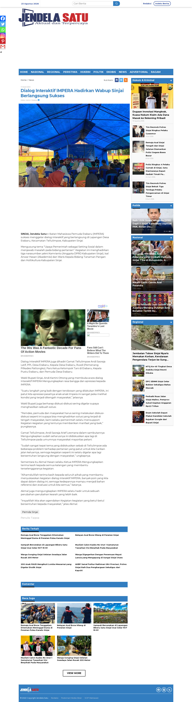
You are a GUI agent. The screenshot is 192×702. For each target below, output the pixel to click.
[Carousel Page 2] (166, 231)
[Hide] (1, 52)
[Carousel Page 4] (169, 231)
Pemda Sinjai (30, 512)
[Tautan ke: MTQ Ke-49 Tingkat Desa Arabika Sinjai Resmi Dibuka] (138, 370)
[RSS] (126, 80)
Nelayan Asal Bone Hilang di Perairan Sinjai (97, 535)
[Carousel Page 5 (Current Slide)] (171, 231)
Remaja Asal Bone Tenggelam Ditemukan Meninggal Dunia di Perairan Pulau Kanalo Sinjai (36, 627)
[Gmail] (3, 47)
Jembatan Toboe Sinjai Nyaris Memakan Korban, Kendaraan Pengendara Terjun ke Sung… (151, 356)
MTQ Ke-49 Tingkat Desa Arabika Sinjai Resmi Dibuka (159, 369)
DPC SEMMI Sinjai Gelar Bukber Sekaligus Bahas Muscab (158, 384)
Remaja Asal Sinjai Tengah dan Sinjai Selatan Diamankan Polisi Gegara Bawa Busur (156, 149)
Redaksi (54, 698)
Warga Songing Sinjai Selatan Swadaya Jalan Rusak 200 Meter (73, 659)
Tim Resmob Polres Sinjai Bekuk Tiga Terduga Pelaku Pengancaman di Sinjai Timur (157, 189)
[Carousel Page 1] (164, 231)
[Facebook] (117, 80)
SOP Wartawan (92, 698)
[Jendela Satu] (53, 17)
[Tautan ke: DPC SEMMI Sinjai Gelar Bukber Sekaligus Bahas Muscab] (138, 385)
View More (74, 673)
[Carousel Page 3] (168, 231)
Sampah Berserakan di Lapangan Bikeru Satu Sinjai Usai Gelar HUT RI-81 (110, 627)
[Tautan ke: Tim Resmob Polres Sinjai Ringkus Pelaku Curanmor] (138, 131)
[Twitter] (121, 80)
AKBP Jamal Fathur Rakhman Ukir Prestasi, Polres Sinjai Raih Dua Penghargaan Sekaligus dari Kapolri (101, 567)
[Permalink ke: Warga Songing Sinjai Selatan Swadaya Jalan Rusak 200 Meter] (74, 645)
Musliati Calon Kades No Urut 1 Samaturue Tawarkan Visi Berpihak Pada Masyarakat (36, 660)
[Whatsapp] (3, 30)
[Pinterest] (3, 41)
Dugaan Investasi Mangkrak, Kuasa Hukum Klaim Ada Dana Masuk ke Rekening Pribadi (151, 114)
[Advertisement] (96, 47)
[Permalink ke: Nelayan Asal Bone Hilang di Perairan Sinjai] (74, 613)
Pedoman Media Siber (71, 698)
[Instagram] (3, 35)
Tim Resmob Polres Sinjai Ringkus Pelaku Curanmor (157, 130)
